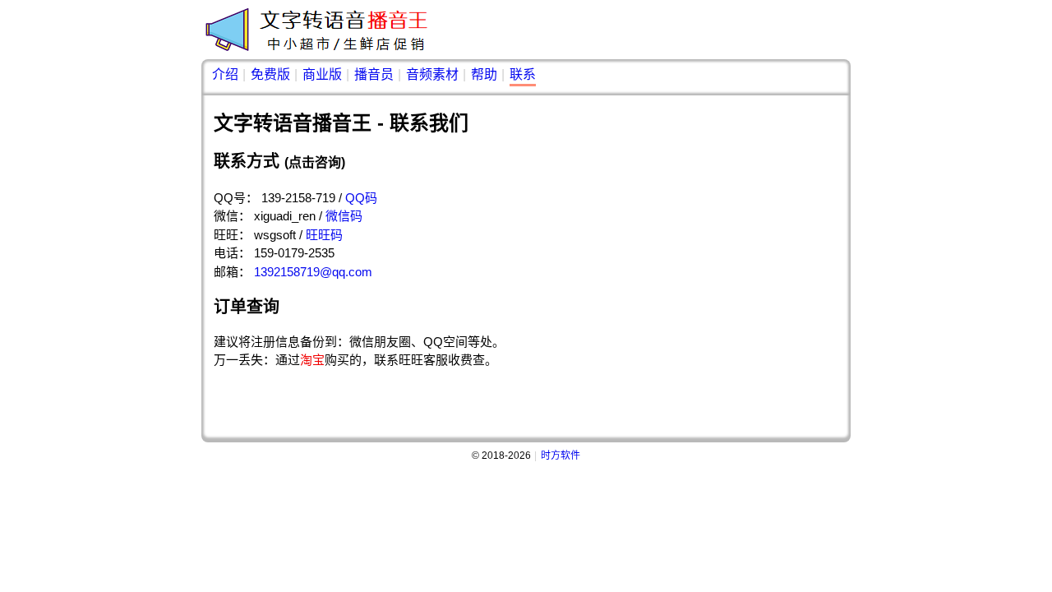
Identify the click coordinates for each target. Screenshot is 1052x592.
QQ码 (361, 198)
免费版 (270, 74)
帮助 (484, 74)
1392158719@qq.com (313, 272)
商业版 (322, 74)
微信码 (343, 216)
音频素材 (432, 74)
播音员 (374, 74)
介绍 (225, 74)
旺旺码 (324, 235)
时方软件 (560, 455)
